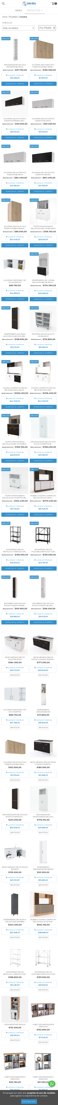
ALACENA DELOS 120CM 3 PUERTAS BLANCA (15, 173)
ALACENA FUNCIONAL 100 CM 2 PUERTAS (15, 711)
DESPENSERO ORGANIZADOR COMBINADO (43, 711)
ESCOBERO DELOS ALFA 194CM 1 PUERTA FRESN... (15, 604)
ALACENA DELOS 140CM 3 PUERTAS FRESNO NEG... (15, 120)
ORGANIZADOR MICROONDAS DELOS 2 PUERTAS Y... (43, 816)
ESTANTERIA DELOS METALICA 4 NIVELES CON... (15, 550)
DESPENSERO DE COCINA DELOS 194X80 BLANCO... (43, 281)
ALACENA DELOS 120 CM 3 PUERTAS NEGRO (43, 173)
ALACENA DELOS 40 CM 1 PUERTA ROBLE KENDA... (15, 227)
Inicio (4, 17)
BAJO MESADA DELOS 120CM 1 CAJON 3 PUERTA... (43, 763)
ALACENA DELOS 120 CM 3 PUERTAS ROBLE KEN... (15, 763)
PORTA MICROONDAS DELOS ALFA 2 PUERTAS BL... (14, 497)
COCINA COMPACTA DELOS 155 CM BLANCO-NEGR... (15, 389)
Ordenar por (7, 23)
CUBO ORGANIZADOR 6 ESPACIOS (14, 1078)
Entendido (29, 1102)
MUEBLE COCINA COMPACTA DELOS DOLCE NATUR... (43, 920)
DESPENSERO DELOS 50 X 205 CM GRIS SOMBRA (15, 920)
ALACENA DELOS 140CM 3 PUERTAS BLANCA (43, 120)
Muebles (13, 17)
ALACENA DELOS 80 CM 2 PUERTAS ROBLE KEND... (43, 66)
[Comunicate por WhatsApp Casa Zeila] (51, 1084)
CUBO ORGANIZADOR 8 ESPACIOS (43, 1025)
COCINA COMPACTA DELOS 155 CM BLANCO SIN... (43, 389)
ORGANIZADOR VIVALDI (14, 1024)
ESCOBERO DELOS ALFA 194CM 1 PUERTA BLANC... (43, 604)
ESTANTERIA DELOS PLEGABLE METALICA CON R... (43, 550)
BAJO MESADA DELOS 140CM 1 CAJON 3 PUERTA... (43, 658)
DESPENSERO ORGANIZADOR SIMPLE (43, 868)
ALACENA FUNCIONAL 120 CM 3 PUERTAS (15, 281)
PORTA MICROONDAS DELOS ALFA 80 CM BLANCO (43, 227)
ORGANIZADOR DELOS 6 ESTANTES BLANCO (15, 66)
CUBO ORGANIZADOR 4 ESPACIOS (43, 1078)
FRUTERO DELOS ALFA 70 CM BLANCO (43, 335)
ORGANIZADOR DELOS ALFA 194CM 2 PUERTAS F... (14, 816)
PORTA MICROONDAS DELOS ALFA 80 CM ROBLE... (14, 443)
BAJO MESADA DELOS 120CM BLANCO (15, 868)
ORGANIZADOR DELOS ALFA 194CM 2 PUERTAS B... (43, 443)
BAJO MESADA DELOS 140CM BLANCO (15, 658)
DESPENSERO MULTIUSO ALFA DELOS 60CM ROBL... (14, 335)
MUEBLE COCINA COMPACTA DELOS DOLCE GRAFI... (43, 497)
